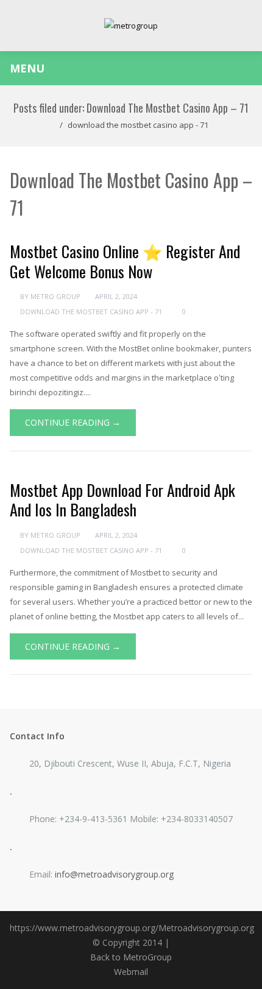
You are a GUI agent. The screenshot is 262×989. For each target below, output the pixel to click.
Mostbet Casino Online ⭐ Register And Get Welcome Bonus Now (125, 261)
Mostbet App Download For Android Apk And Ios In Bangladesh (122, 500)
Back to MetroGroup (131, 957)
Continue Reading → (73, 422)
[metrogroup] (131, 25)
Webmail (131, 971)
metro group (55, 296)
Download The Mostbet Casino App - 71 (138, 124)
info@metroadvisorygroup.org (114, 874)
